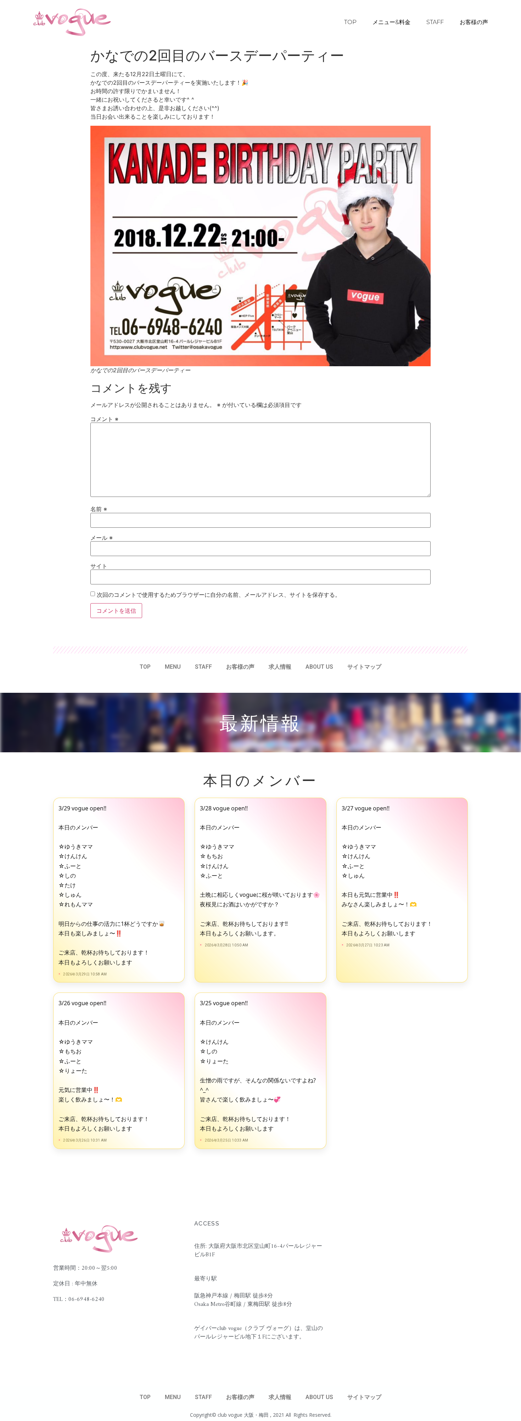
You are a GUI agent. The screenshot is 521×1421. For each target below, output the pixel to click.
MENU (173, 666)
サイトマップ (364, 666)
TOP (350, 22)
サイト (98, 566)
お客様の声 (474, 22)
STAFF (435, 22)
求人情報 (280, 666)
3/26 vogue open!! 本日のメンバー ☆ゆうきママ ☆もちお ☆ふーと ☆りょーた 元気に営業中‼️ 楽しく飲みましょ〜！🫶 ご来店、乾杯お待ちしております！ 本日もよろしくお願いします (103, 1065)
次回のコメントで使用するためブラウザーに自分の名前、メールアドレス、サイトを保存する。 (219, 595)
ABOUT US (319, 666)
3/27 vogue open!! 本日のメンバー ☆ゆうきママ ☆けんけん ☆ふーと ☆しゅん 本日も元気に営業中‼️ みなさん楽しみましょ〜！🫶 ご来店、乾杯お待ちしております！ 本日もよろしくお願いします (387, 870)
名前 (98, 509)
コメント (104, 419)
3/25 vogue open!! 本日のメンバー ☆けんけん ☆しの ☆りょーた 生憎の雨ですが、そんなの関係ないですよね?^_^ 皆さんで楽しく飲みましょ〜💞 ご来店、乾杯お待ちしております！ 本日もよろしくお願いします (258, 1065)
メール (101, 537)
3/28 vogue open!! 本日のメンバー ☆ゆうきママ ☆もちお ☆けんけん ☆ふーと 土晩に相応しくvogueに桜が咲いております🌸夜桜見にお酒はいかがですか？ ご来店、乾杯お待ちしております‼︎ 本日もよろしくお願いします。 (260, 870)
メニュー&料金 (391, 22)
